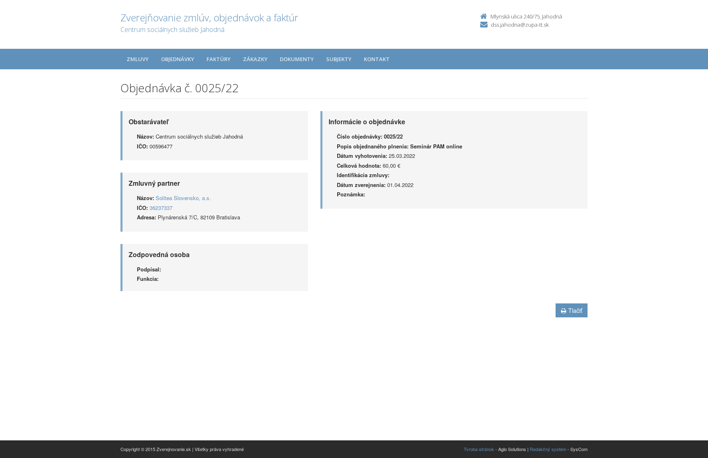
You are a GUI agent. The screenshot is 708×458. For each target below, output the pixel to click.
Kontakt (377, 59)
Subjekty (339, 59)
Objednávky (177, 59)
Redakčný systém (548, 449)
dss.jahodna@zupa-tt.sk (520, 24)
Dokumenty (297, 59)
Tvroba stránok (479, 449)
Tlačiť (575, 310)
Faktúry (218, 59)
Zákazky (255, 59)
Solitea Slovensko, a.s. (183, 198)
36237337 (161, 208)
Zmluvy (138, 59)
